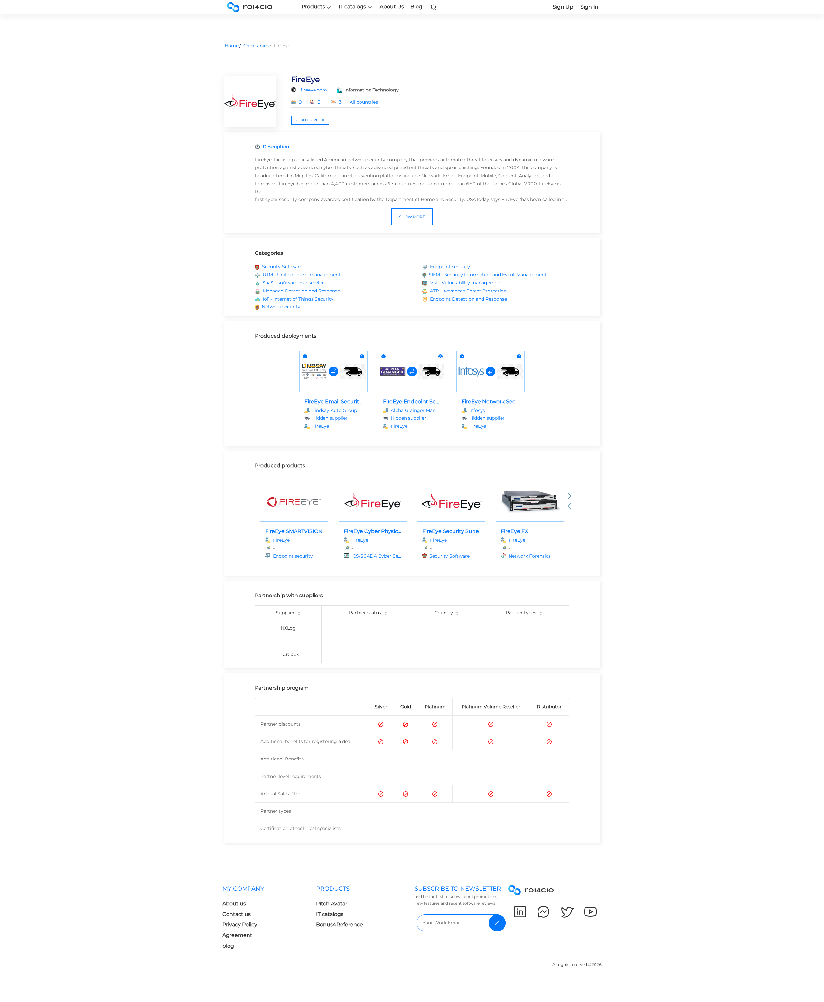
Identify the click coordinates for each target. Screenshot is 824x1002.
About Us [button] (392, 7)
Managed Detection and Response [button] (301, 291)
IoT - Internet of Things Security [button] (298, 299)
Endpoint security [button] (450, 267)
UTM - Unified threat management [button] (302, 275)
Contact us (236, 914)
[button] (298, 556)
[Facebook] (543, 911)
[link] (434, 7)
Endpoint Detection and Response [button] (468, 299)
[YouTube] (590, 911)
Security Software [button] (282, 267)
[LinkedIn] (520, 911)
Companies (256, 46)
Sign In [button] (589, 7)
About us (234, 904)
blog (228, 946)
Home (232, 46)
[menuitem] (269, 919)
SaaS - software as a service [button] (293, 283)
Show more (412, 217)
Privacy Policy (239, 924)
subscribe (497, 922)
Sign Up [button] (563, 7)
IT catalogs (352, 7)
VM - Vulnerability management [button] (466, 283)
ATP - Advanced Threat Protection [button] (468, 291)
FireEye (320, 426)
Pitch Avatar (331, 904)
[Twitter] (567, 911)
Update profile (310, 120)
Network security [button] (281, 307)
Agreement (237, 935)
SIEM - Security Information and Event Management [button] (488, 275)
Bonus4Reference (339, 924)
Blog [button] (416, 7)
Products (313, 7)
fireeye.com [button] (314, 90)
